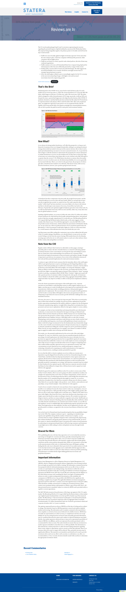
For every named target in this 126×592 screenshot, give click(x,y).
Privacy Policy (99, 590)
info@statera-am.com (78, 4)
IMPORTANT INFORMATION (62, 579)
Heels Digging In (68, 554)
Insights (77, 12)
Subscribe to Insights (97, 11)
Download (54, 81)
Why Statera (68, 12)
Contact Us (85, 12)
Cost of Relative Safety (31, 554)
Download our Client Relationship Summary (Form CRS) (93, 3)
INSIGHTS (75, 582)
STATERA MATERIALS (77, 579)
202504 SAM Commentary (44, 81)
